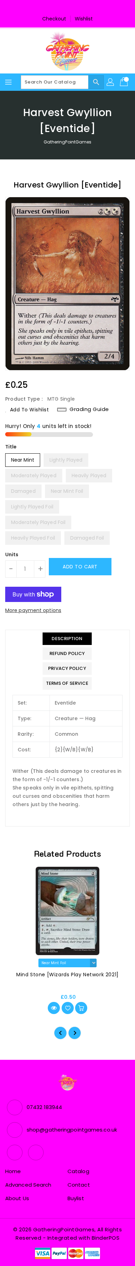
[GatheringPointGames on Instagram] (74, 8)
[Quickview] (54, 1008)
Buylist (76, 1198)
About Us (17, 1198)
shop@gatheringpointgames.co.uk (72, 1129)
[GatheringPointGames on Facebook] (61, 8)
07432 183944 (44, 1107)
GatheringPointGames (68, 142)
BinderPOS (106, 1237)
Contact (79, 1184)
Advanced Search (28, 1184)
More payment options (33, 610)
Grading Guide (89, 409)
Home (13, 1171)
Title (11, 446)
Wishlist (84, 18)
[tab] (67, 638)
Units (12, 554)
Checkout (54, 18)
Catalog (78, 1171)
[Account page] (111, 82)
